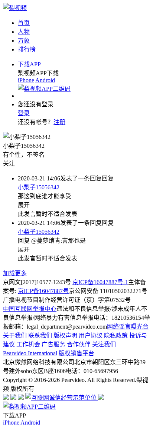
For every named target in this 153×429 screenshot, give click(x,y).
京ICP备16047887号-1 (100, 282)
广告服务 (53, 344)
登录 (24, 113)
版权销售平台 (76, 353)
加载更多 (15, 273)
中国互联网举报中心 (29, 309)
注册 (59, 122)
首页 (24, 23)
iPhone (26, 80)
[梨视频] (15, 8)
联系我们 (40, 335)
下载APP (29, 64)
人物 (24, 32)
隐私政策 (116, 335)
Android (45, 80)
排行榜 (27, 49)
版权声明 (65, 335)
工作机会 (28, 344)
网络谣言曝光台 (128, 326)
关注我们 (104, 344)
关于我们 (15, 335)
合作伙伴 (79, 344)
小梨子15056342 (38, 187)
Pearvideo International (30, 353)
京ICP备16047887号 (43, 291)
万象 (24, 40)
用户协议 (90, 335)
